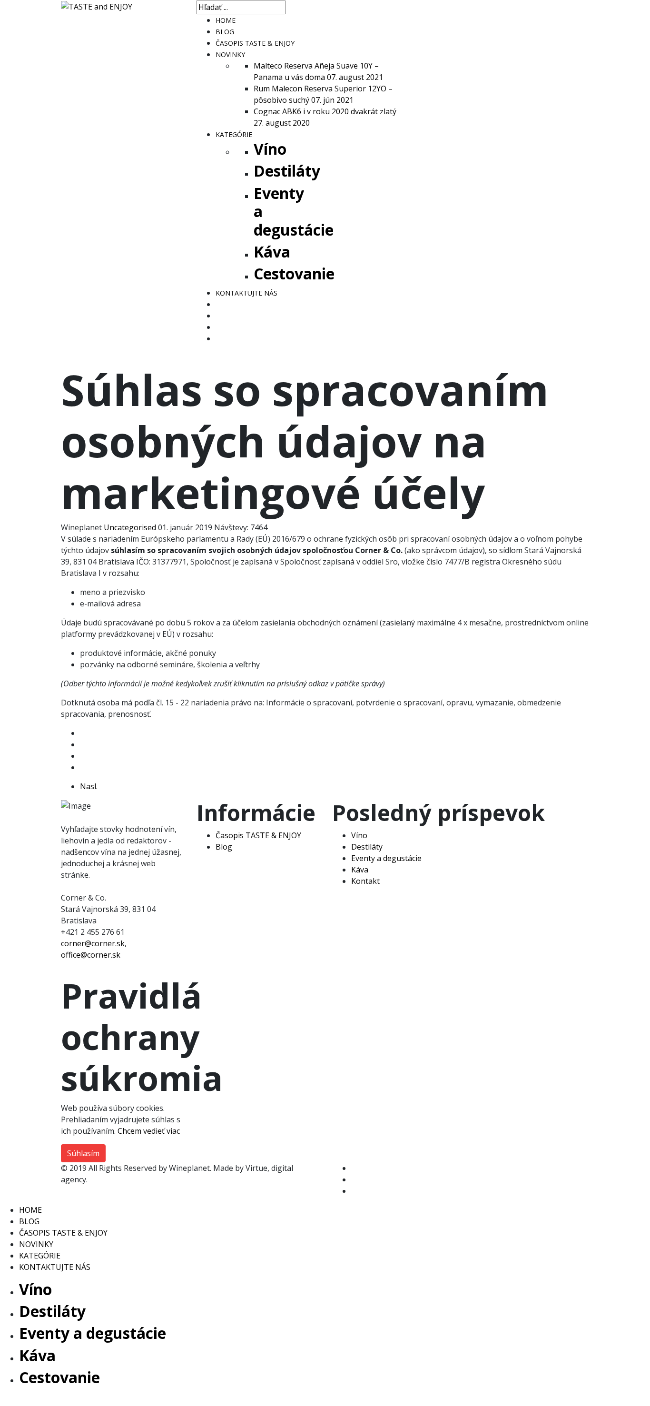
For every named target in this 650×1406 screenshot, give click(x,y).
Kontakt (365, 881)
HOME (226, 20)
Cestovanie (294, 273)
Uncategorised (130, 527)
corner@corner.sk (93, 943)
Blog (224, 847)
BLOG (225, 31)
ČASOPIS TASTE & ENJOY (255, 43)
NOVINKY (230, 54)
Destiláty (287, 170)
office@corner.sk (90, 955)
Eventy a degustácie (386, 858)
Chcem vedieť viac (149, 1131)
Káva (272, 251)
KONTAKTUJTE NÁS (246, 292)
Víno (270, 149)
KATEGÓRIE (234, 134)
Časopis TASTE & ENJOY (258, 835)
